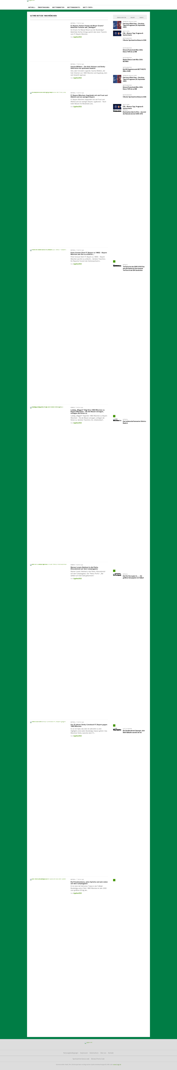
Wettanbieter (58, 7)
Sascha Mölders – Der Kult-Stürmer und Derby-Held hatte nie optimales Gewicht (88, 67)
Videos (73, 407)
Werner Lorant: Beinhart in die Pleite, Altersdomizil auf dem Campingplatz (84, 568)
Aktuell (31, 7)
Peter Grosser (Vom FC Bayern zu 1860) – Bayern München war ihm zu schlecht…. (89, 253)
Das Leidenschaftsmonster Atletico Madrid (134, 422)
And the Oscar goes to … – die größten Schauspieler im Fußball (133, 577)
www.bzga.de (117, 1064)
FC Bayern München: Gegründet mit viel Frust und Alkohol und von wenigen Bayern (89, 96)
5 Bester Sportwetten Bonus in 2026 (134, 40)
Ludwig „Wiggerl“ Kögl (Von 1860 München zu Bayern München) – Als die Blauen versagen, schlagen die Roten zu (88, 411)
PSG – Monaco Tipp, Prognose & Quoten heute (133, 34)
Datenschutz (94, 1053)
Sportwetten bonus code (81, 1059)
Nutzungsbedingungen (70, 1053)
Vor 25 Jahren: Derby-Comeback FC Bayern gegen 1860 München (89, 725)
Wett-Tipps (87, 7)
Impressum (84, 1053)
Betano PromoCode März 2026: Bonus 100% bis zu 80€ (133, 51)
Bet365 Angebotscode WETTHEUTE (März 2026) (134, 70)
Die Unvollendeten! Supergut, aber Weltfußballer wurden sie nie (134, 732)
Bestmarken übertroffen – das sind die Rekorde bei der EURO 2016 (134, 113)
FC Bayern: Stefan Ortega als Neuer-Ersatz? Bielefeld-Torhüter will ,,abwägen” (87, 26)
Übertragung (43, 7)
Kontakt (111, 1053)
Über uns (103, 1053)
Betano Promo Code (97, 1059)
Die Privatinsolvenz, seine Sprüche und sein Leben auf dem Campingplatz (89, 883)
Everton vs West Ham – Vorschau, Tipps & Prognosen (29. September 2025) (134, 25)
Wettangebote (73, 7)
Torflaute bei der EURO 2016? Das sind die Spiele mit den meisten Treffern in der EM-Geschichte (134, 268)
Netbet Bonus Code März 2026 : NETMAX (133, 60)
